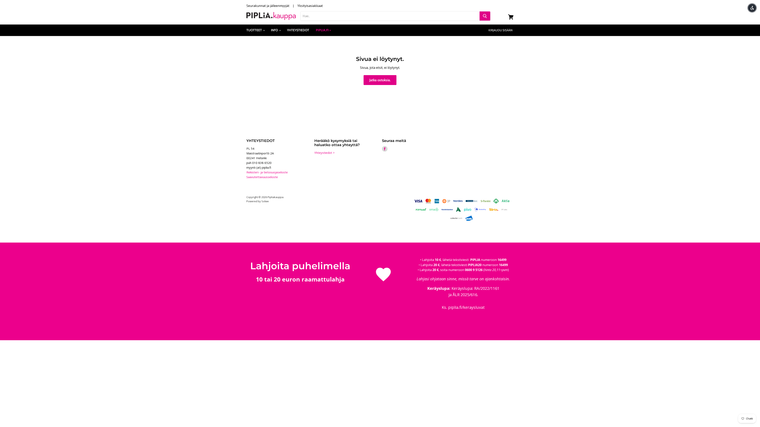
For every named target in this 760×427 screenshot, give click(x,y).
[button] (752, 8)
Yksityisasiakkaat (310, 6)
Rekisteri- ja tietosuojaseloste (267, 172)
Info (275, 30)
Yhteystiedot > (324, 153)
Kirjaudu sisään (500, 30)
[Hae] (485, 16)
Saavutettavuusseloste (262, 177)
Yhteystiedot (298, 30)
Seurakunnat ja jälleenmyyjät (267, 6)
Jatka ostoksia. (380, 80)
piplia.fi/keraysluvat (466, 307)
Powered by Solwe (257, 201)
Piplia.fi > (323, 30)
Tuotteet (254, 30)
